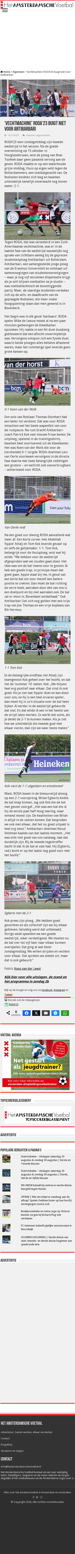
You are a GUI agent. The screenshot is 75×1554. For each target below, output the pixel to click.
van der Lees (31, 969)
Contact (5, 1438)
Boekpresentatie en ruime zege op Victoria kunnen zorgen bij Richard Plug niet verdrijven (45, 1215)
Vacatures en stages (12, 1450)
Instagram (59, 990)
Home (6, 71)
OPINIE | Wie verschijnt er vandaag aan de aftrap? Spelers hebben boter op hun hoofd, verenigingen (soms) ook (46, 1200)
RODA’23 (13, 1004)
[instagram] (41, 1497)
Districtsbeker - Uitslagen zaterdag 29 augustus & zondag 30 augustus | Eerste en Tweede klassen (46, 1160)
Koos (18, 969)
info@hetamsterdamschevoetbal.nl (21, 1466)
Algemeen (18, 71)
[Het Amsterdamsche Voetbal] (37, 5)
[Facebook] (33, 1497)
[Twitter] (37, 1497)
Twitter (8, 994)
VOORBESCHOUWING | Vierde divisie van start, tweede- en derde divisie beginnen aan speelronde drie (46, 1241)
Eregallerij (6, 1444)
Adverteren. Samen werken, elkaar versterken (26, 1432)
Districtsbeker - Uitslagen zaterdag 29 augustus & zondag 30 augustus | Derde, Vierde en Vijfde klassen (44, 1174)
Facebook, (47, 990)
